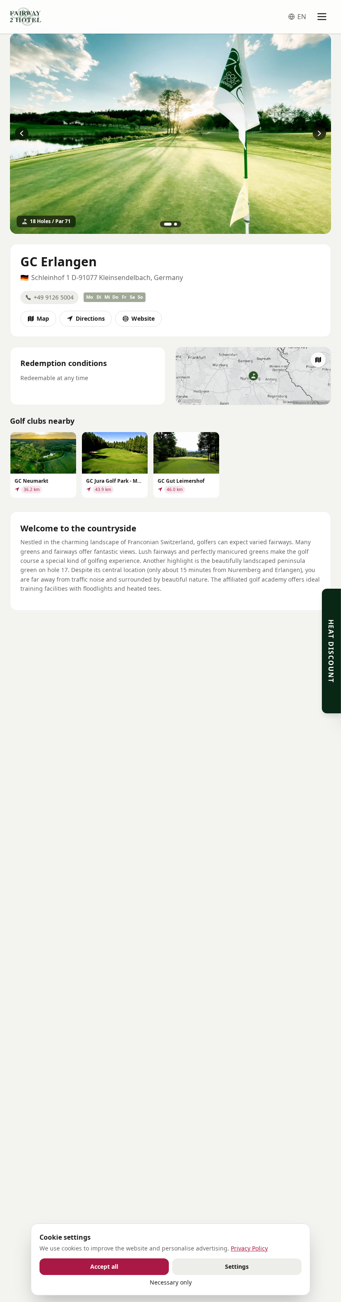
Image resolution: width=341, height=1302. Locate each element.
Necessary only (171, 1282)
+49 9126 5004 (54, 297)
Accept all (104, 1266)
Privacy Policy (249, 1248)
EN (301, 16)
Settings (237, 1266)
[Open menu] (322, 16)
